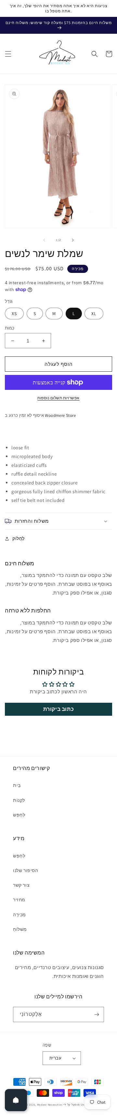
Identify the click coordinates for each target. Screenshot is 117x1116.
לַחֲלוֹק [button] (18, 538)
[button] (8, 54)
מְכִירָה (19, 914)
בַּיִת (17, 785)
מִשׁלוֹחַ (20, 929)
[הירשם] (96, 1014)
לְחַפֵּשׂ (19, 815)
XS (14, 313)
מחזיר (19, 900)
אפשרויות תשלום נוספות (58, 397)
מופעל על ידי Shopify (77, 1104)
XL (94, 313)
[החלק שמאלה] (44, 240)
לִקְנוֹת (19, 800)
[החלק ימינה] (73, 240)
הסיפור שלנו (25, 870)
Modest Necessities (49, 1104)
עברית (55, 1058)
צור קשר (21, 885)
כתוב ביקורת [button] (58, 709)
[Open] (16, 1100)
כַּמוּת (10, 328)
